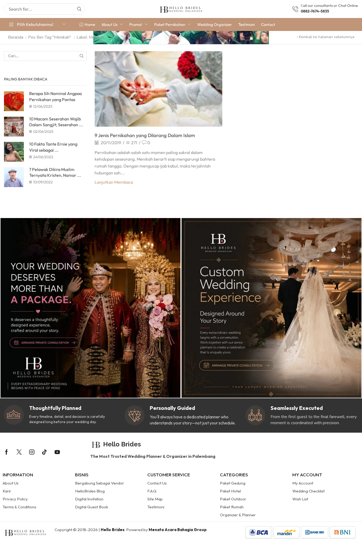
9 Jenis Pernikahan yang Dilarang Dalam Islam (145, 135)
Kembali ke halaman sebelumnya (326, 36)
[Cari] (79, 9)
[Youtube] (57, 452)
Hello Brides (113, 529)
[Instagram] (31, 452)
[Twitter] (19, 452)
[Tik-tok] (44, 452)
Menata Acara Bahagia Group (178, 529)
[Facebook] (6, 452)
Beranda (15, 37)
